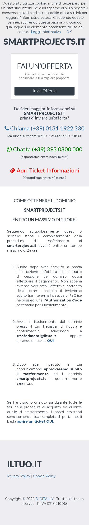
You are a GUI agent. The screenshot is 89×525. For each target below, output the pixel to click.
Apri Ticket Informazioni (47, 170)
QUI (50, 341)
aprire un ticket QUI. (35, 421)
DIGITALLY (44, 499)
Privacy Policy (18, 476)
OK (69, 32)
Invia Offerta (44, 91)
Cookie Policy (44, 476)
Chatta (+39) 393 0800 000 (47, 149)
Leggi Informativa (46, 32)
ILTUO (24, 464)
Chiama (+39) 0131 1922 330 (46, 128)
